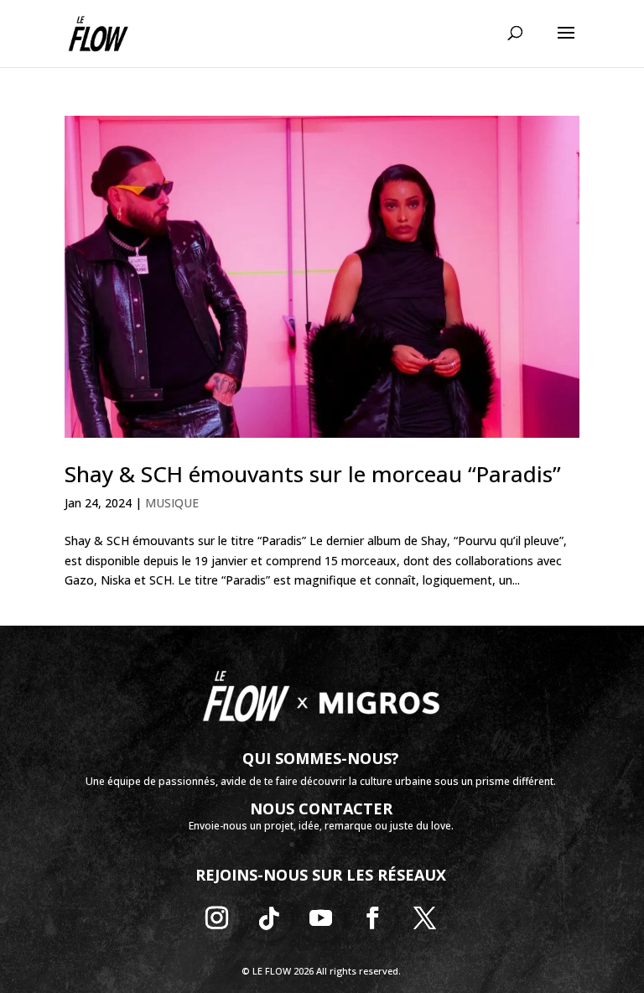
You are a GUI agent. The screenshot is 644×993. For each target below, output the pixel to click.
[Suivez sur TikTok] (269, 918)
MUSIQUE (172, 503)
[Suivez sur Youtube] (321, 918)
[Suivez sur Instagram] (217, 918)
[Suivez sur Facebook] (373, 918)
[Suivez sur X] (425, 918)
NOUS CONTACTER (321, 808)
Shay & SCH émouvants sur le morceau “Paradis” (313, 474)
